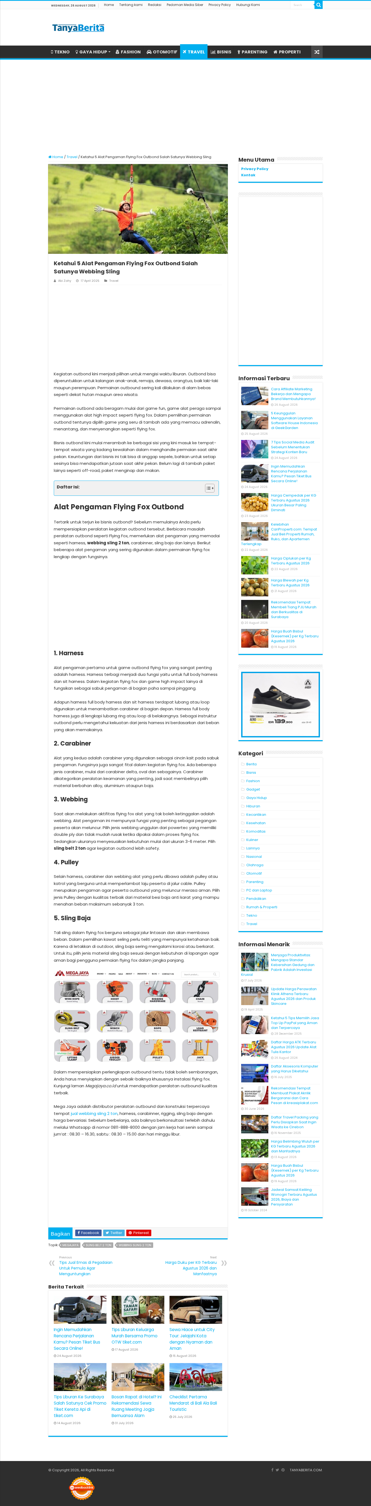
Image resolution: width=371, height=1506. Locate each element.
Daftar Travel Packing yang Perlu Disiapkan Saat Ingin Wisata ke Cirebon (294, 1122)
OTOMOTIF (165, 52)
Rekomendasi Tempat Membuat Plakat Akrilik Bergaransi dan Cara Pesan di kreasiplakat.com (294, 1095)
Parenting (254, 881)
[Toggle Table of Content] (207, 488)
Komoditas (256, 831)
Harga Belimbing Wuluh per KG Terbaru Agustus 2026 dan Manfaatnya (295, 1146)
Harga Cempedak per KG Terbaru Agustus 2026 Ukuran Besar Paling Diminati (293, 503)
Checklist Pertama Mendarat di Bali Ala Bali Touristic (193, 1403)
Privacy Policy (220, 4)
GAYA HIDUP (93, 52)
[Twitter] (277, 1470)
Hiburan (253, 806)
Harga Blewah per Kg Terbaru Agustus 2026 (290, 583)
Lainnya (253, 848)
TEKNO (62, 52)
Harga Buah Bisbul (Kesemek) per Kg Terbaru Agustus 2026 (295, 636)
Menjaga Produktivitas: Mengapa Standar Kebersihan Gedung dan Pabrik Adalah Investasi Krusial (278, 964)
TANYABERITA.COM (306, 1470)
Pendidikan (256, 898)
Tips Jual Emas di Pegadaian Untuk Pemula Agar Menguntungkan (85, 1266)
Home (109, 4)
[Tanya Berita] (78, 27)
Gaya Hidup (256, 797)
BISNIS (224, 52)
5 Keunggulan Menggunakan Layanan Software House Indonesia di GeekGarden (294, 420)
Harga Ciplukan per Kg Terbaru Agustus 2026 (291, 561)
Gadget (253, 789)
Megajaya (70, 1245)
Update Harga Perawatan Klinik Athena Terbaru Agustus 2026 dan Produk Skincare (294, 996)
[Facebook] (272, 1470)
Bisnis (251, 772)
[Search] (319, 5)
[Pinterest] (283, 1470)
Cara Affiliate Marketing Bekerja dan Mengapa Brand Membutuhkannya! (293, 393)
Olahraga (254, 865)
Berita (251, 764)
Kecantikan (256, 814)
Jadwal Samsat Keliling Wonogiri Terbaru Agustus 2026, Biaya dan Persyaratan (294, 1197)
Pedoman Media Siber (185, 4)
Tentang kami (131, 4)
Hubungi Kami (248, 4)
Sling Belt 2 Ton (98, 1245)
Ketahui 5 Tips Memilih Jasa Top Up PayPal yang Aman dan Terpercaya (295, 1022)
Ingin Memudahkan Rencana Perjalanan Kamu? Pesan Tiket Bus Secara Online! (291, 474)
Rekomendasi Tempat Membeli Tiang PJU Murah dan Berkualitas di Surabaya (293, 609)
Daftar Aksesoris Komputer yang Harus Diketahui (294, 1069)
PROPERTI (290, 52)
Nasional (254, 856)
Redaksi (154, 4)
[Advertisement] (185, 104)
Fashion (253, 781)
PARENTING (255, 52)
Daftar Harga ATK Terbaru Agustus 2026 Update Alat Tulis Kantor (293, 1047)
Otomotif (254, 873)
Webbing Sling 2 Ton (135, 1245)
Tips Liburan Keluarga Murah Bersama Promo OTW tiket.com (135, 1336)
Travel (72, 156)
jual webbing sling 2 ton (94, 1113)
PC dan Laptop (259, 890)
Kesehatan (256, 823)
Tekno (251, 915)
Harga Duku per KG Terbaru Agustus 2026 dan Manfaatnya (191, 1266)
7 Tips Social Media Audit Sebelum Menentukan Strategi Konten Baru (292, 447)
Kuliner (252, 839)
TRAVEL (196, 52)
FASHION (131, 52)
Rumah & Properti (261, 907)
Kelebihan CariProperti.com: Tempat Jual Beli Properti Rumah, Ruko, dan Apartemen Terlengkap (279, 534)
